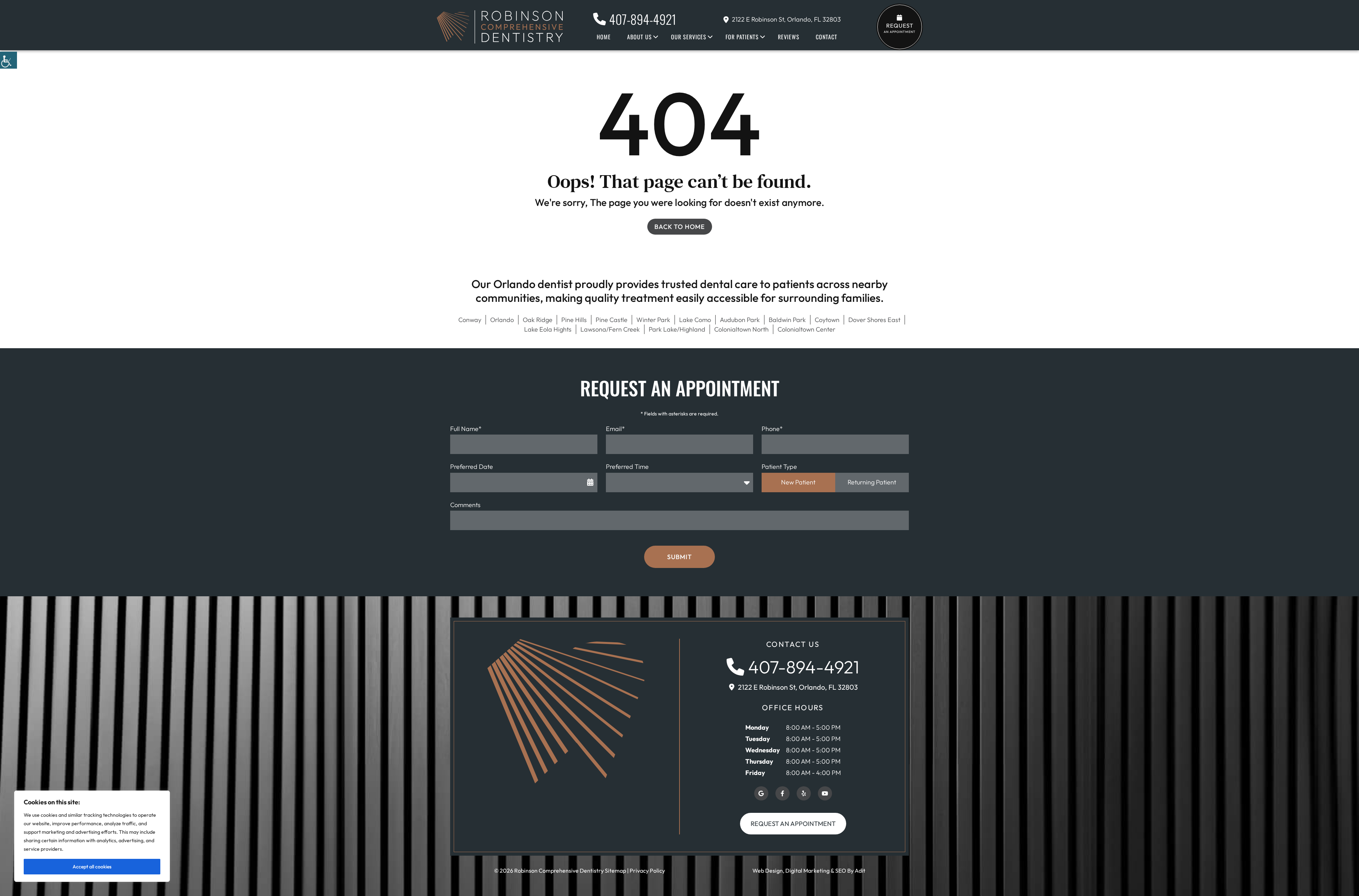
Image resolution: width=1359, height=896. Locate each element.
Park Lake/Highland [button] (677, 329)
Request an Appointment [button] (793, 824)
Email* (615, 429)
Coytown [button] (827, 320)
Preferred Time (627, 467)
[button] (8, 60)
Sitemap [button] (615, 870)
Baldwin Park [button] (787, 320)
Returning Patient (872, 482)
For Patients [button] (742, 37)
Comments (465, 505)
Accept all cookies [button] (92, 866)
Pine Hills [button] (574, 320)
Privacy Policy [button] (647, 870)
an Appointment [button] (900, 28)
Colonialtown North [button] (741, 329)
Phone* (772, 429)
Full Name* (466, 429)
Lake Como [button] (695, 320)
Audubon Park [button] (740, 320)
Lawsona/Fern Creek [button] (610, 329)
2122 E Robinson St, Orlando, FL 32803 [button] (786, 19)
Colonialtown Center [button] (806, 329)
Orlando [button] (502, 320)
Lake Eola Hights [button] (548, 329)
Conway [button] (469, 320)
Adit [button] (860, 870)
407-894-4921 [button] (642, 19)
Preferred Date (471, 467)
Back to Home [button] (679, 227)
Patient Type (779, 467)
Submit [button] (679, 557)
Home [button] (604, 37)
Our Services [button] (688, 37)
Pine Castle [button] (611, 320)
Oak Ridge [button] (537, 320)
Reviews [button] (788, 37)
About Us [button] (639, 37)
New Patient (798, 482)
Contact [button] (826, 37)
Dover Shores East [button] (874, 320)
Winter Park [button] (653, 320)
